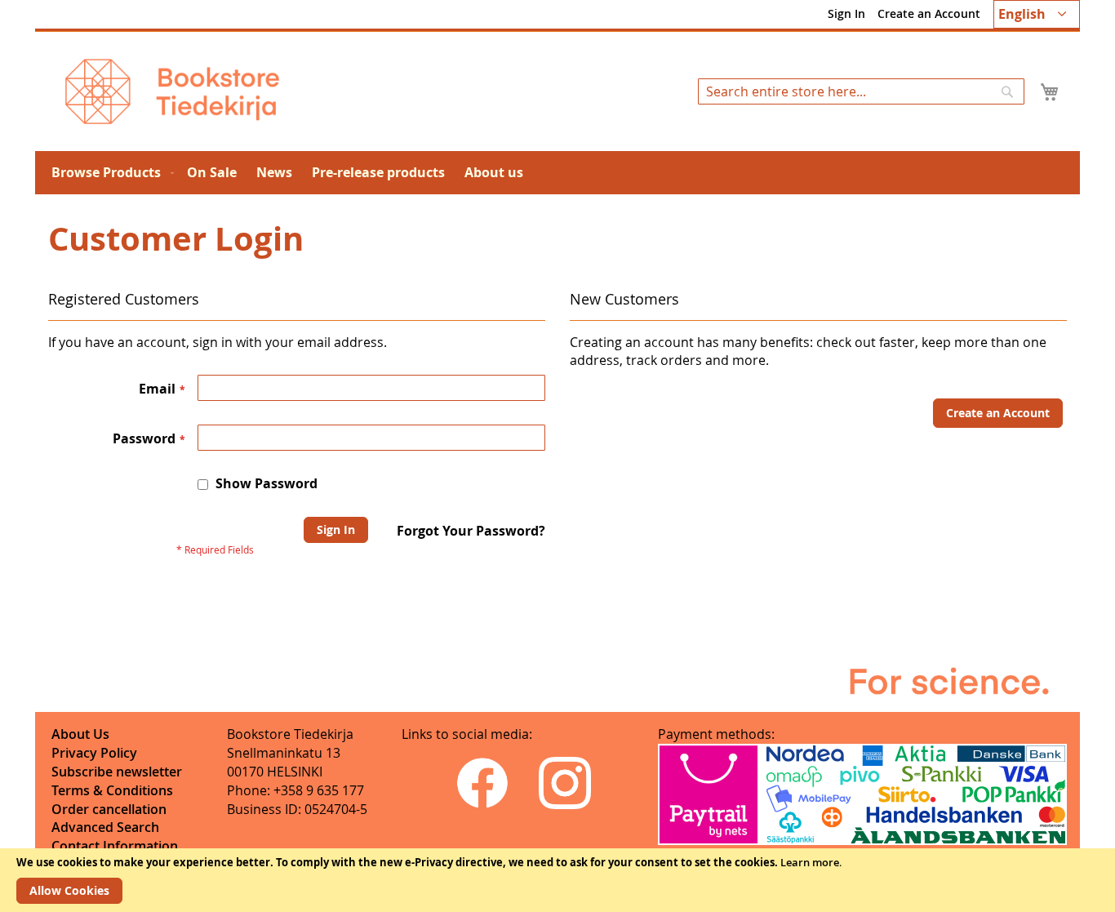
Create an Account (928, 13)
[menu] (557, 172)
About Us (80, 734)
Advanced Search (105, 827)
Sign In (846, 13)
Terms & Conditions (112, 790)
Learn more (809, 862)
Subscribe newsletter (116, 772)
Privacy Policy (94, 753)
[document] (557, 880)
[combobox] (861, 91)
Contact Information (114, 846)
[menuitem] (109, 172)
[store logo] (172, 91)
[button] (1036, 14)
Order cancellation (109, 809)
